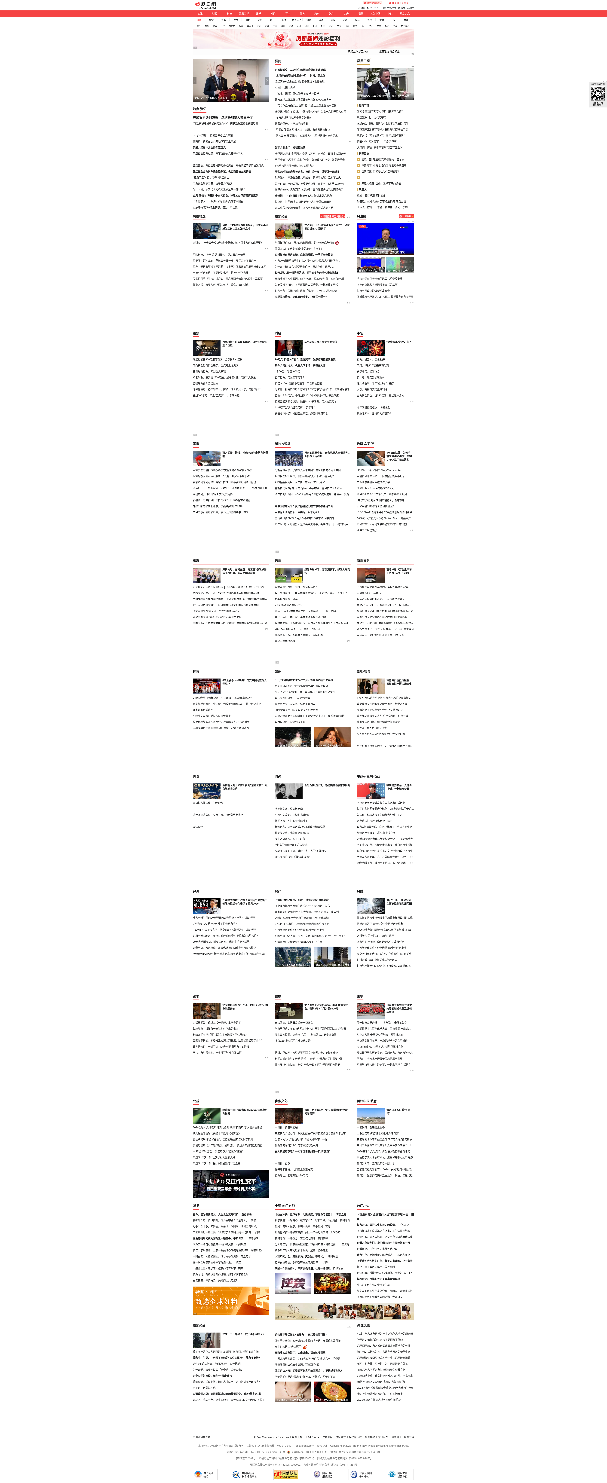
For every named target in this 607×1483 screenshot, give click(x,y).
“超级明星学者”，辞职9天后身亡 (211, 177)
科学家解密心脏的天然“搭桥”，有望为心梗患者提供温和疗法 (309, 1058)
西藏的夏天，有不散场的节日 (291, 123)
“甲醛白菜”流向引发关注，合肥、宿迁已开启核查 (302, 129)
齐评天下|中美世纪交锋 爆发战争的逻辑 (384, 165)
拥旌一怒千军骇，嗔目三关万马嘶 (376, 1267)
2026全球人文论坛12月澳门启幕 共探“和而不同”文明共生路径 (227, 1127)
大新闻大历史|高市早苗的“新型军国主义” (380, 147)
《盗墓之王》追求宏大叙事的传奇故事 (214, 1268)
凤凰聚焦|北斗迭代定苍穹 (371, 117)
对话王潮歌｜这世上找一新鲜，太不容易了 (217, 1022)
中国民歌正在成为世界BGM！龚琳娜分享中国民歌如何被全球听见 (230, 623)
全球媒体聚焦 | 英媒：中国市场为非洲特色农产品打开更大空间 (310, 111)
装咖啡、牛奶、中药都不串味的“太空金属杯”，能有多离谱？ (227, 1357)
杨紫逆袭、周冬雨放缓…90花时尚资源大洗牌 (300, 827)
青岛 (355, 26)
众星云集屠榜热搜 (367, 530)
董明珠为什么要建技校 (205, 383)
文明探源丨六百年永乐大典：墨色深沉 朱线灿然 (384, 1028)
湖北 (315, 26)
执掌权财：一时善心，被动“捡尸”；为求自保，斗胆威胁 (306, 1220)
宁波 (395, 26)
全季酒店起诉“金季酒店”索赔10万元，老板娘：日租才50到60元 (310, 153)
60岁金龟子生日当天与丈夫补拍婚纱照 (296, 710)
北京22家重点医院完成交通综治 (293, 1040)
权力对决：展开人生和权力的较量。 (377, 1224)
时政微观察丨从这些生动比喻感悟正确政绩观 (300, 69)
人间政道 (241, 1244)
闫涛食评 (198, 827)
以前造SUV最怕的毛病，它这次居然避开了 (381, 599)
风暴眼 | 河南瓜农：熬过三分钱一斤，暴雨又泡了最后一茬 (226, 260)
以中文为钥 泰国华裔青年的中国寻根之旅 (380, 1034)
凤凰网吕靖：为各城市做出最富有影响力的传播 (383, 1345)
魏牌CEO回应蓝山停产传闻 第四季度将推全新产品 (385, 611)
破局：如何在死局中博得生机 (373, 1285)
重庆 (339, 26)
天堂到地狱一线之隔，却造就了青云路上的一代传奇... (223, 1232)
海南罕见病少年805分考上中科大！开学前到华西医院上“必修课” (311, 1028)
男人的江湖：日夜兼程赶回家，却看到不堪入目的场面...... (307, 1244)
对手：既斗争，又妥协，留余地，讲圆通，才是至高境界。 (226, 1226)
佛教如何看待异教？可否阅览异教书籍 (296, 1145)
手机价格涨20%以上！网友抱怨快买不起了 (381, 476)
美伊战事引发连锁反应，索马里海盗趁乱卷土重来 (220, 512)
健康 (382, 19)
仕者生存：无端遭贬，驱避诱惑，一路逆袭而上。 (385, 1255)
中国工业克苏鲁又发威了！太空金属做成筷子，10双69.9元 (385, 1145)
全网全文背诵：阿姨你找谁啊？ (292, 814)
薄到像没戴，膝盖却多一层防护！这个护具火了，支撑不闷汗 (227, 389)
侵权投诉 (322, 1445)
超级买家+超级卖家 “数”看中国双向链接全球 (300, 81)
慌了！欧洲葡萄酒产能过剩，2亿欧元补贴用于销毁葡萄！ (385, 808)
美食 (333, 19)
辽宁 (223, 26)
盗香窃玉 (323, 1250)
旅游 (321, 19)
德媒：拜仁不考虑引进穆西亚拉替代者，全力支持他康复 (306, 1052)
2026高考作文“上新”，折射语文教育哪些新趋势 (383, 1151)
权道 (238, 1262)
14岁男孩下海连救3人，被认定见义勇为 (309, 195)
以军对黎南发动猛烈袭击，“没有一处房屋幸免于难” (221, 476)
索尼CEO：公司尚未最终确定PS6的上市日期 (382, 524)
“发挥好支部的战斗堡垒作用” (291, 75)
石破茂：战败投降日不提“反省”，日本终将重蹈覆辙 (221, 500)
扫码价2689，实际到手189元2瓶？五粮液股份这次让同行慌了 (309, 189)
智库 (223, 19)
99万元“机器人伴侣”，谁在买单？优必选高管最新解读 (305, 359)
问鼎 (257, 1232)
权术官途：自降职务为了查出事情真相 (378, 1279)
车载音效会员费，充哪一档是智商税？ (296, 587)
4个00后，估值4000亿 (287, 371)
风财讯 (361, 891)
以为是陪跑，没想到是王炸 (290, 722)
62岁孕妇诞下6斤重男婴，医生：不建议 (215, 207)
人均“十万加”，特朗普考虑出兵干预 (213, 135)
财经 (214, 13)
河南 (307, 26)
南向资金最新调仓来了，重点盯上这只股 (215, 365)
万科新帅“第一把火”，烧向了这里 (375, 935)
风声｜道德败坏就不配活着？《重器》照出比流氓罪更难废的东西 (229, 266)
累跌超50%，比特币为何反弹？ (374, 413)
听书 (196, 1206)
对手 (325, 1262)
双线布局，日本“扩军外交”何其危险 (213, 494)
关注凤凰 (363, 1325)
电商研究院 (365, 776)
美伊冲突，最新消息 (368, 371)
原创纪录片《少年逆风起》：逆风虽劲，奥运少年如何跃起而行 (227, 1145)
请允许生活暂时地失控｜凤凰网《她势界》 (217, 1133)
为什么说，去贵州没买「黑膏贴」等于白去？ (218, 1369)
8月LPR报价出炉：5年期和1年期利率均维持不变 (302, 924)
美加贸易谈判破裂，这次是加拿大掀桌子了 (223, 117)
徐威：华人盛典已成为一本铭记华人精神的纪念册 (385, 1333)
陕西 (371, 26)
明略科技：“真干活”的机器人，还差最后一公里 (219, 254)
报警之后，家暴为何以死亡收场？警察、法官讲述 (220, 284)
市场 (360, 333)
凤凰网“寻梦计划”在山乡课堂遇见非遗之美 (216, 1163)
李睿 (405, 207)
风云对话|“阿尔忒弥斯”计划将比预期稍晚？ (381, 135)
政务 (316, 13)
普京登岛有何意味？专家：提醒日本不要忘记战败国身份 (224, 482)
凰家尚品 (405, 13)
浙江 (387, 26)
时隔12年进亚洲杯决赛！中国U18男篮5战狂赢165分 (222, 698)
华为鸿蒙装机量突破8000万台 (373, 482)
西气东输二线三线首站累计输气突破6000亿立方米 (303, 99)
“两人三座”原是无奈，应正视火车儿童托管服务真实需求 (306, 135)
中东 (207, 26)
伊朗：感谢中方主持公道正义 (209, 147)
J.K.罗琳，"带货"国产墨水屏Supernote (379, 470)
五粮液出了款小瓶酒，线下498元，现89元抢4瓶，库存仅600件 (309, 278)
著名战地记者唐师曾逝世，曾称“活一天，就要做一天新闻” (307, 171)
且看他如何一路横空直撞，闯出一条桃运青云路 (301, 1232)
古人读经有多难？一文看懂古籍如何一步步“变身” (302, 1151)
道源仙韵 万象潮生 (389, 51)
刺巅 (240, 1268)
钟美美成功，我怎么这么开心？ (292, 833)
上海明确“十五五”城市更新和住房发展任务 (380, 941)
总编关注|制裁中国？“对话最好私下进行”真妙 (382, 123)
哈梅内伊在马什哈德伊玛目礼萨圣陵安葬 (379, 278)
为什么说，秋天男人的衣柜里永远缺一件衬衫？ (219, 189)
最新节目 (364, 105)
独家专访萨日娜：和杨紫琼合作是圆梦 (378, 722)
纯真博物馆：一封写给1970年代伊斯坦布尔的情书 (221, 1046)
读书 (272, 19)
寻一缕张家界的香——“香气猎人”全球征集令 (382, 1022)
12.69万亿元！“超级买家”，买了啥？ (295, 407)
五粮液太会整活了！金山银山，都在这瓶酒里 (300, 1352)
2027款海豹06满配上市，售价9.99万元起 (298, 629)
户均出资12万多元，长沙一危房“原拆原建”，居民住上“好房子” (310, 936)
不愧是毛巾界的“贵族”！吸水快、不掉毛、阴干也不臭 (305, 1376)
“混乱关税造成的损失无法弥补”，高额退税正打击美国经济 (225, 123)
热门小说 (363, 1206)
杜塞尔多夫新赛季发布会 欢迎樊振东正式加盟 (384, 252)
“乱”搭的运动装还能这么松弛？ (292, 845)
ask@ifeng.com (305, 1445)
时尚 (273, 13)
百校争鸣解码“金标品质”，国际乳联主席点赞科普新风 (223, 1139)
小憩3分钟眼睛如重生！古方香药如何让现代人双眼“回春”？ (308, 260)
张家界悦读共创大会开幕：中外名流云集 (380, 1393)
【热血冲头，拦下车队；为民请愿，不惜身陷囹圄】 (304, 1214)
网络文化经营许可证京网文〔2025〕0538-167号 (344, 1458)
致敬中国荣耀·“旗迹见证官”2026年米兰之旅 (217, 617)
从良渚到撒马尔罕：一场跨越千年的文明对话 (382, 1040)
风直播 (361, 216)
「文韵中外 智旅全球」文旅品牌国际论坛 (216, 611)
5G (393, 19)
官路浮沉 (345, 1220)
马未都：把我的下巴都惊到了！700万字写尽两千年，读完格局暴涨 (312, 389)
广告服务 (327, 1437)
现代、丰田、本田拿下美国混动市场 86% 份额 (301, 617)
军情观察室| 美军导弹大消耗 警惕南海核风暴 (382, 129)
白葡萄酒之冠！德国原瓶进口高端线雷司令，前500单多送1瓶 (227, 1393)
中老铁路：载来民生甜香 (371, 1127)
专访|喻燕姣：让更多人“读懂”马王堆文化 (380, 1046)
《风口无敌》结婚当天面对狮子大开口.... (379, 1297)
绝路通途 (333, 1256)
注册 (403, 8)
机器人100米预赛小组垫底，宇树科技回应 (298, 383)
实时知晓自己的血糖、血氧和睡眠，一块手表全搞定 (304, 254)
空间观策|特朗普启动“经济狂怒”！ (381, 171)
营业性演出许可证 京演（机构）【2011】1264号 (330, 1464)
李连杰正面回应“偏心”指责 (372, 728)
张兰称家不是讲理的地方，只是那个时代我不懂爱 (385, 746)
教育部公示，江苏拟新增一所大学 (376, 1163)
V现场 (286, 444)
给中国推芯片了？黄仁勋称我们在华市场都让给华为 (304, 506)
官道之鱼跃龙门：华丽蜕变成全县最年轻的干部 (383, 1242)
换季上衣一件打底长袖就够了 (291, 821)
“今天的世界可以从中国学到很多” (293, 117)
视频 (360, 13)
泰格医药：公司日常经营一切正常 (294, 1022)
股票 (235, 19)
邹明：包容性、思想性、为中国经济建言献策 (382, 1363)
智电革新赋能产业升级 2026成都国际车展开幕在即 (222, 98)
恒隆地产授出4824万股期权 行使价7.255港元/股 (384, 965)
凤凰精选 (199, 216)
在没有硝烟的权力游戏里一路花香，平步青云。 (219, 1238)
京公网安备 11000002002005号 (309, 1452)
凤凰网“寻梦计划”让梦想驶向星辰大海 (214, 1157)
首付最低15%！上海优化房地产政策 (377, 959)
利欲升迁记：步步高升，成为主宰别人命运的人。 (220, 1220)
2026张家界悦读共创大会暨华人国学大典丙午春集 (385, 1387)
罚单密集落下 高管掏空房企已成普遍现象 (380, 923)
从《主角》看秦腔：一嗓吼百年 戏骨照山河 (217, 1052)
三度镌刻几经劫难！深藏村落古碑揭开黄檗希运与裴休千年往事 (310, 1133)
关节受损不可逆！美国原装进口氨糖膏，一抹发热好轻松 (306, 284)
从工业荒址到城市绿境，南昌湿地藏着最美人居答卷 (304, 207)
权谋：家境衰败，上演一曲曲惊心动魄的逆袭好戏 (220, 1250)
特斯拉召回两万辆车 (286, 599)
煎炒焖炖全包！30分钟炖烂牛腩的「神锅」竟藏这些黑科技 (308, 1340)
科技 (229, 13)
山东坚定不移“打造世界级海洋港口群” (378, 1133)
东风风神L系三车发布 (369, 593)
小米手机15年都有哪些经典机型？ (376, 506)
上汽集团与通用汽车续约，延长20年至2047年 (382, 587)
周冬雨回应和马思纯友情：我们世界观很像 (381, 734)
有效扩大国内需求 (285, 87)
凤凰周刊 (396, 1437)
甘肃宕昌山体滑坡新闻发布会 (373, 290)
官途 (327, 1226)
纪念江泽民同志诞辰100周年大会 (401, 270)
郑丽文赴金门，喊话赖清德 (290, 147)
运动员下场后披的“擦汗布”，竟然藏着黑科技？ (301, 1334)
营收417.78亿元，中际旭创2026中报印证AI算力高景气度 (307, 395)
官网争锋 (323, 1238)
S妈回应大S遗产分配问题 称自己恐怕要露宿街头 (384, 698)
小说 (389, 13)
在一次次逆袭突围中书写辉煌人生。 (213, 1262)
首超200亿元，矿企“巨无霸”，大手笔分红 (216, 395)
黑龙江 (250, 26)
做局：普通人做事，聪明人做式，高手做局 (299, 1226)
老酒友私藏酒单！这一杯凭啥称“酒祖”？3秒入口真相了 (387, 857)
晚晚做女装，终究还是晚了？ (291, 808)
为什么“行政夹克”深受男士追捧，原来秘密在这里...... (304, 266)
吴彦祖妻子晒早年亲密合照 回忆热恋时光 (380, 710)
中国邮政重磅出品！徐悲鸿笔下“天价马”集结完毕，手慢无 (307, 1358)
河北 (299, 26)
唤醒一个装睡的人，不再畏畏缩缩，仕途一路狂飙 (303, 1268)
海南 (259, 26)
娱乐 (258, 13)
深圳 (283, 26)
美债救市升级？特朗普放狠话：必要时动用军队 (301, 413)
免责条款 (370, 1437)
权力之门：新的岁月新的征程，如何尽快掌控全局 (220, 1274)
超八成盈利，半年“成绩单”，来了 (375, 383)
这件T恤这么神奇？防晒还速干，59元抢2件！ (218, 1363)
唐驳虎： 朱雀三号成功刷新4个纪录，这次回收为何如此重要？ (228, 242)
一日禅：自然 (282, 1163)
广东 (275, 26)
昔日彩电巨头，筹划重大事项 (209, 371)
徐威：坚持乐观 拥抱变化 (371, 195)
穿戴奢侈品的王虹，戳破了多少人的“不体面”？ (301, 851)
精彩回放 (364, 153)
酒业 (309, 19)
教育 (369, 19)
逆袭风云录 (257, 1250)
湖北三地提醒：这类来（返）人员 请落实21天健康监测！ (307, 1034)
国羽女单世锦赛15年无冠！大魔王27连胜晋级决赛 (221, 728)
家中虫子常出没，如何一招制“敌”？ (213, 1375)
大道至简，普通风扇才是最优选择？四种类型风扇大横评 (224, 947)
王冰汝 (361, 207)
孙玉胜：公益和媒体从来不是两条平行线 (380, 1339)
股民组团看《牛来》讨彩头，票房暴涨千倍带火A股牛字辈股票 (228, 278)
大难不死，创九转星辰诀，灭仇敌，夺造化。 (300, 1256)
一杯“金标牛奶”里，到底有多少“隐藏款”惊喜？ (219, 1151)
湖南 (323, 26)
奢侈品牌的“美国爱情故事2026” (292, 857)
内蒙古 (232, 26)
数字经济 (405, 26)
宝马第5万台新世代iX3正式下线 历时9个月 (380, 635)
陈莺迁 (371, 207)
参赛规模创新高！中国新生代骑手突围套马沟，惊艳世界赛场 (227, 704)
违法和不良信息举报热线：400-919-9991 (270, 1445)
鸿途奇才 (246, 1256)
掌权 (253, 1220)
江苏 (291, 26)
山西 (363, 26)
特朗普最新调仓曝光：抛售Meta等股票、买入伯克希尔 (306, 401)
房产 (346, 13)
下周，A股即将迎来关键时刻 (373, 365)
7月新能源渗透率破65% (288, 605)
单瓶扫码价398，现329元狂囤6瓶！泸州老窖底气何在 (304, 242)
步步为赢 (338, 1268)
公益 (357, 19)
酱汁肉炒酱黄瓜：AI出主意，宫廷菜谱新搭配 (218, 814)
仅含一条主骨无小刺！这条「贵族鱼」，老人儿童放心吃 (306, 290)
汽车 (331, 13)
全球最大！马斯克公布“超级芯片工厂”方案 (298, 942)
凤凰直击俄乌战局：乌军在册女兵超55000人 (218, 153)
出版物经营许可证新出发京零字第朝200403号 (354, 1452)
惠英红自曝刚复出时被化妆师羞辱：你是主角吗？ (303, 686)
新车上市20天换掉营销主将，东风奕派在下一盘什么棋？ (306, 611)
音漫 (406, 19)
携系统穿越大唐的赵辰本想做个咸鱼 (295, 1250)
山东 (347, 26)
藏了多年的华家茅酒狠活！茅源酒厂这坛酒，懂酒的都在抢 (226, 1351)
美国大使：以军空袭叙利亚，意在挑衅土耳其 (384, 96)
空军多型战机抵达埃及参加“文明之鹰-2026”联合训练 (222, 470)
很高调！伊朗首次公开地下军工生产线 (214, 141)
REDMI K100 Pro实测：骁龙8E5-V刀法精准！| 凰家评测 (224, 929)
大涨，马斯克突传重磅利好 (372, 389)
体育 (302, 13)
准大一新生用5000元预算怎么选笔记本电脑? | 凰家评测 (224, 917)
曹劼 (397, 207)
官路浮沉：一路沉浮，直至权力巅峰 (295, 1238)
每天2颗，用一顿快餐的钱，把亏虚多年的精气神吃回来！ (307, 272)
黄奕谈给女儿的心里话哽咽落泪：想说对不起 (382, 704)
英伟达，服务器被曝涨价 (371, 377)
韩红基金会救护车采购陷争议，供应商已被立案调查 (222, 171)
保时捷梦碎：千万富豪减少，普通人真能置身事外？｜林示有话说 (311, 623)
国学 (284, 19)
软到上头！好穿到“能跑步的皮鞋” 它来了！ (299, 248)
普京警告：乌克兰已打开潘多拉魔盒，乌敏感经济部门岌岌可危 (228, 165)
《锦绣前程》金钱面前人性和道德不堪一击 (382, 1214)
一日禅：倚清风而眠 (286, 1127)
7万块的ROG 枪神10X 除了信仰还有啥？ (215, 923)
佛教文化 (296, 19)
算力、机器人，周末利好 (371, 359)
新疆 (241, 26)
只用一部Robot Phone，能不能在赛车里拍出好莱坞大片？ (226, 935)
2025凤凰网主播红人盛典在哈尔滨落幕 (379, 1399)
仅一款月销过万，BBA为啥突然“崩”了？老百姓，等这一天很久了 (311, 593)
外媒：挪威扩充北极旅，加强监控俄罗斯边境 (218, 506)
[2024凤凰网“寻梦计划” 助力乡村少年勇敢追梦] (398, 3)
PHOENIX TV (375, 7)
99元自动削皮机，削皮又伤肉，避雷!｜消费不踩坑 (221, 941)
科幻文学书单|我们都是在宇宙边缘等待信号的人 (220, 1034)
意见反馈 (383, 1437)
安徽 (267, 26)
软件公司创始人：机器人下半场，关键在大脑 (300, 365)
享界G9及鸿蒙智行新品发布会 (371, 270)
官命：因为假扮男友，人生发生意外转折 (215, 1214)
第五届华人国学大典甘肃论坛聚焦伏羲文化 (381, 1369)
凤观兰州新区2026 (358, 51)
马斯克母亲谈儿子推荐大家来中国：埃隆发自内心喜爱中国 (308, 470)
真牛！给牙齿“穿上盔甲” (288, 1346)
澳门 (199, 26)
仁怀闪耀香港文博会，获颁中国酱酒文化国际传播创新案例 (226, 605)
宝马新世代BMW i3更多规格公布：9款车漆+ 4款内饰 (304, 518)
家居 (345, 19)
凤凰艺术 (409, 1437)
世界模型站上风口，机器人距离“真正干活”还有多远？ (305, 476)
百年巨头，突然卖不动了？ (290, 377)
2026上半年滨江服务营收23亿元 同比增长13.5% (384, 929)
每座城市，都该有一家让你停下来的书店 (215, 1028)
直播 (199, 19)
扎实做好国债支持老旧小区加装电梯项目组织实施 (385, 917)
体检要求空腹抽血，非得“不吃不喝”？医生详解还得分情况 (307, 1064)
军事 (287, 13)
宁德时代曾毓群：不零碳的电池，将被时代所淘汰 (220, 272)
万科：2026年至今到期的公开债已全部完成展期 (302, 918)
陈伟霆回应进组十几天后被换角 (292, 698)
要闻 (278, 61)
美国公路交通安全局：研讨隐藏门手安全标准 (382, 617)
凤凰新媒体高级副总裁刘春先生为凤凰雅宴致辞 (383, 1357)
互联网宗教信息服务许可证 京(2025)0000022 (275, 1464)
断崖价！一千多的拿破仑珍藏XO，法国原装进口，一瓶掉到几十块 (230, 488)
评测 (260, 19)
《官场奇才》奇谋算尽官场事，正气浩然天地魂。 (385, 1230)
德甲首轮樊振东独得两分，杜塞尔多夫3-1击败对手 (221, 722)
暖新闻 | (280, 195)
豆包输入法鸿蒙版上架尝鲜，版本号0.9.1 (298, 512)
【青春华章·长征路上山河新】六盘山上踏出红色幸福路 (305, 105)
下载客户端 (391, 7)
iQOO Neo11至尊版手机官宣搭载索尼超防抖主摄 (384, 512)
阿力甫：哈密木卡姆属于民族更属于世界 (379, 1058)
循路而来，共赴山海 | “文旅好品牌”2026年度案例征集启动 (226, 593)
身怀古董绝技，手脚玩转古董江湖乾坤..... (298, 1262)
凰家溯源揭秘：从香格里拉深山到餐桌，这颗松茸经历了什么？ (228, 1040)
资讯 (200, 13)
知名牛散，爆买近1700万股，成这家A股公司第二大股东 (224, 377)
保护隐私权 (355, 1437)
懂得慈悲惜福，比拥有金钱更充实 (294, 1169)
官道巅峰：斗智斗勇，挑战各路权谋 (377, 1249)
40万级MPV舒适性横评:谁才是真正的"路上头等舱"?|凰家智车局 (229, 953)
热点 (196, 109)
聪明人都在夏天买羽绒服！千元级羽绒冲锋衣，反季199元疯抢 (309, 716)
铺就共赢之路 (317, 75)
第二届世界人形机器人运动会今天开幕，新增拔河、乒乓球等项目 (311, 524)
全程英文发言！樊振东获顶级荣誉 (212, 716)
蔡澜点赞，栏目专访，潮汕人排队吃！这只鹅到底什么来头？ (227, 1381)
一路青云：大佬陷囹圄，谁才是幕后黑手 (215, 1256)
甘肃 (379, 26)
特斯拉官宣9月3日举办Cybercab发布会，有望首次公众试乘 (308, 488)
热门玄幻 (288, 1206)
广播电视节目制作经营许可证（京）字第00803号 (286, 1458)
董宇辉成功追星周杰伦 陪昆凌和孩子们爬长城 (382, 716)
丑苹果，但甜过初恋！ (205, 1387)
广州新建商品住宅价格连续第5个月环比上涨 (299, 930)
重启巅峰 (247, 1214)
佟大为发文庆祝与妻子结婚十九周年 (295, 704)
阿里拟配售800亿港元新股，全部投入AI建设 (217, 359)
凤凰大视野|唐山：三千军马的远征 (381, 183)
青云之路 (341, 1214)
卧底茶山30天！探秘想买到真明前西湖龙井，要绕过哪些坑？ (309, 1370)
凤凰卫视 (244, 13)
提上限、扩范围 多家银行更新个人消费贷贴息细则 (303, 201)
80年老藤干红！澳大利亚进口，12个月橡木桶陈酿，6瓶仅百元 (392, 863)
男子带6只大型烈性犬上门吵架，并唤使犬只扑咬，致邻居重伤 (310, 159)
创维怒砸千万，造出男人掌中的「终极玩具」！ (301, 635)
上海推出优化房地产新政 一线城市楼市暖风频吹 (302, 900)
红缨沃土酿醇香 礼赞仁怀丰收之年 (376, 833)
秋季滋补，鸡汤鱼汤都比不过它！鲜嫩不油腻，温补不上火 (308, 177)
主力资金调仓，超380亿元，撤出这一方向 (380, 395)
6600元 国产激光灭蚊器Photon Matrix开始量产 (384, 518)
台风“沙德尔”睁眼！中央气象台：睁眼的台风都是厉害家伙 (225, 195)
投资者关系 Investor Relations (271, 1437)
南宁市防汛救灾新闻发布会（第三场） (378, 284)
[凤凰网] (205, 8)
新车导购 (363, 561)
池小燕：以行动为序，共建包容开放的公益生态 (383, 1351)
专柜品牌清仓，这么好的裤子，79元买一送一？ (301, 296)
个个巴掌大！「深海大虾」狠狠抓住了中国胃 (218, 201)
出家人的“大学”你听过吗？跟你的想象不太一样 (301, 1139)
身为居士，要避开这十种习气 (291, 1175)
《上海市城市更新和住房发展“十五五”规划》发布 (302, 906)
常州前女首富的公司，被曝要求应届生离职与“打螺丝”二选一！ (310, 183)
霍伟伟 (388, 207)
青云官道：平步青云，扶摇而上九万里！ (215, 1280)
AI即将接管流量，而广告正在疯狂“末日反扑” (300, 482)
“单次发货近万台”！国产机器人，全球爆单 (381, 500)
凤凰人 (363, 189)
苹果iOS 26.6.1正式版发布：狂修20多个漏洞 (382, 494)
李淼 (379, 207)
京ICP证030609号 (246, 1458)
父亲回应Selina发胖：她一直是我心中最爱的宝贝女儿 (305, 692)
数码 (248, 19)
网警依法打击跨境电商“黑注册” (374, 821)
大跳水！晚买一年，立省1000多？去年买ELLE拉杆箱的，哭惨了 (229, 1399)
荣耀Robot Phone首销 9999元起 (375, 488)
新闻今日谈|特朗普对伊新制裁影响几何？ (380, 111)
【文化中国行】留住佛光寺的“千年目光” (297, 93)
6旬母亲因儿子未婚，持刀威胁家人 (294, 165)
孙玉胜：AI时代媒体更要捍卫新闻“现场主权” (382, 201)
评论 (211, 19)
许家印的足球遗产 (203, 710)
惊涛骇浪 (253, 1238)
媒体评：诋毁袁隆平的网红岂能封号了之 (379, 814)
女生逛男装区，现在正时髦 (290, 839)
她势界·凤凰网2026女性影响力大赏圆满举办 (382, 1381)
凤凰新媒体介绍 (202, 1437)
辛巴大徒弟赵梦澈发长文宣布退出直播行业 (381, 802)
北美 (215, 26)
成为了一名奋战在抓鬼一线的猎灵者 (213, 1244)
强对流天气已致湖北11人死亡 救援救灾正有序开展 (385, 296)
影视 (360, 671)
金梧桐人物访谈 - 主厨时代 (208, 802)
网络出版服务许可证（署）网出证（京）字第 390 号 (256, 1452)
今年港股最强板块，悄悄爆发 (373, 407)
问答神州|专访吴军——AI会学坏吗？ (378, 141)
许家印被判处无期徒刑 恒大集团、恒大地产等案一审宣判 (307, 912)
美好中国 (375, 13)
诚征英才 (341, 1437)
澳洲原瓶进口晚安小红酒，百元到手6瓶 (297, 1364)
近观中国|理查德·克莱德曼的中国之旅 (383, 159)
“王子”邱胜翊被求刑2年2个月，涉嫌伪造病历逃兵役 (304, 680)
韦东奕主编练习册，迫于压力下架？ (213, 183)
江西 (331, 26)
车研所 (369, 444)
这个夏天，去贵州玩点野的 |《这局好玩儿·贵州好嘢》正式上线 (228, 587)
